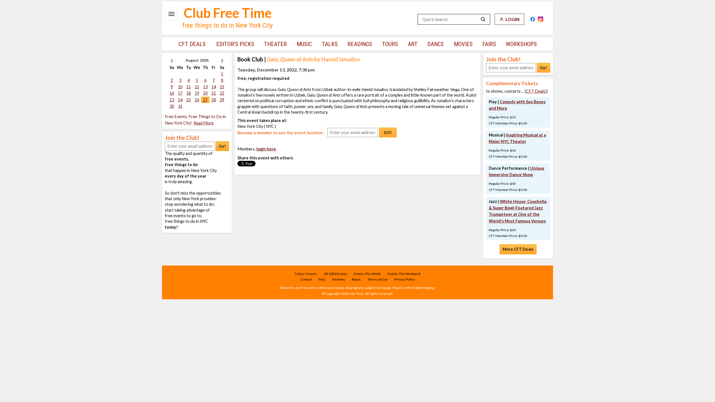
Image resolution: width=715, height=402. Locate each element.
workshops (521, 44)
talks (330, 44)
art (413, 44)
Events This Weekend (404, 274)
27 (205, 99)
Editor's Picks (235, 44)
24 (180, 99)
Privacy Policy (404, 279)
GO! (388, 132)
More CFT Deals (518, 249)
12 (197, 86)
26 (197, 99)
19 (197, 93)
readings (359, 44)
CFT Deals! (536, 91)
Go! (222, 146)
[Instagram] (540, 19)
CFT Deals (192, 44)
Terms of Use (378, 279)
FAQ (322, 279)
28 (213, 99)
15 (222, 86)
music (304, 44)
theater (275, 44)
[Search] (483, 19)
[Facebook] (533, 19)
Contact (306, 279)
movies (463, 44)
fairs (489, 44)
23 (172, 99)
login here (266, 149)
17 (180, 93)
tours (390, 44)
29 (222, 99)
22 (222, 93)
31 (180, 106)
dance (435, 44)
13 (205, 86)
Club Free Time (228, 13)
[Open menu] (171, 14)
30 (172, 106)
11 (188, 86)
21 (213, 93)
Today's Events (306, 274)
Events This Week (367, 274)
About (356, 279)
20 (205, 93)
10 (180, 86)
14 (213, 86)
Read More (204, 123)
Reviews (338, 279)
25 (188, 99)
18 (188, 93)
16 (172, 93)
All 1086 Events (335, 274)
